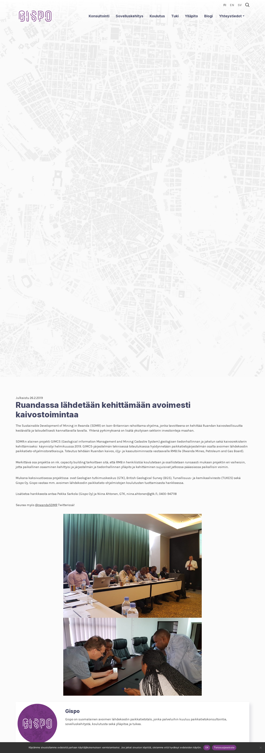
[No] (260, 747)
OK (207, 747)
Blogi (208, 16)
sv (240, 5)
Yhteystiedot (230, 16)
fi (224, 5)
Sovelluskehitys (129, 16)
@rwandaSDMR (46, 505)
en (232, 5)
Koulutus (157, 16)
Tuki (175, 16)
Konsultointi (99, 16)
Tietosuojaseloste (224, 747)
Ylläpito (191, 16)
